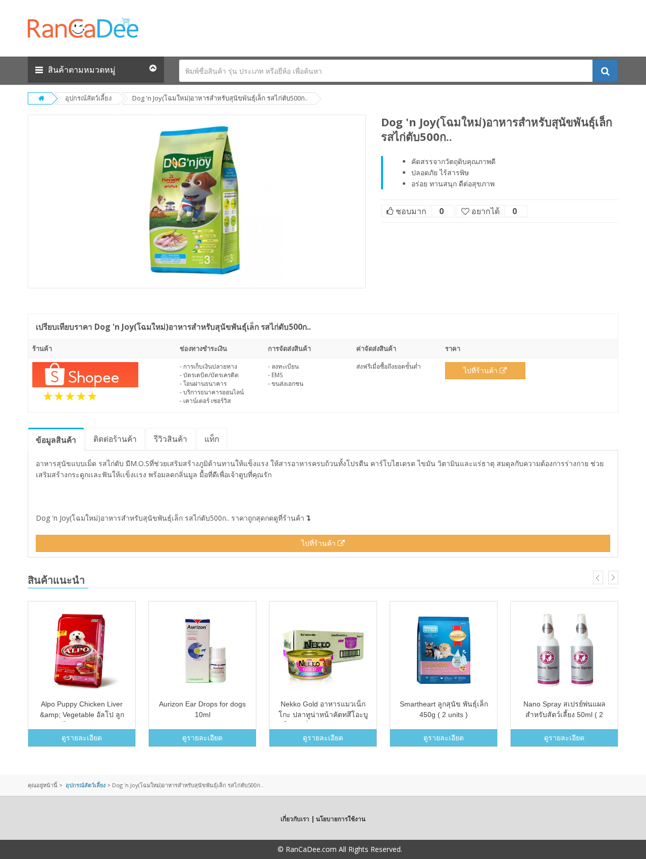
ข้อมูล (56, 439)
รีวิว (170, 438)
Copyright (260, 849)
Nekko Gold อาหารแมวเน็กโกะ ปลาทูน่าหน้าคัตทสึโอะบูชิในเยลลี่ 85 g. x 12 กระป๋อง (323, 714)
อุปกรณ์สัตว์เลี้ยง (88, 98)
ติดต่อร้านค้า (115, 438)
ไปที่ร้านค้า (481, 370)
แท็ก (211, 438)
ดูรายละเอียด (82, 737)
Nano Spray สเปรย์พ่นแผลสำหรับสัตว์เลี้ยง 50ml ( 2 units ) (564, 714)
